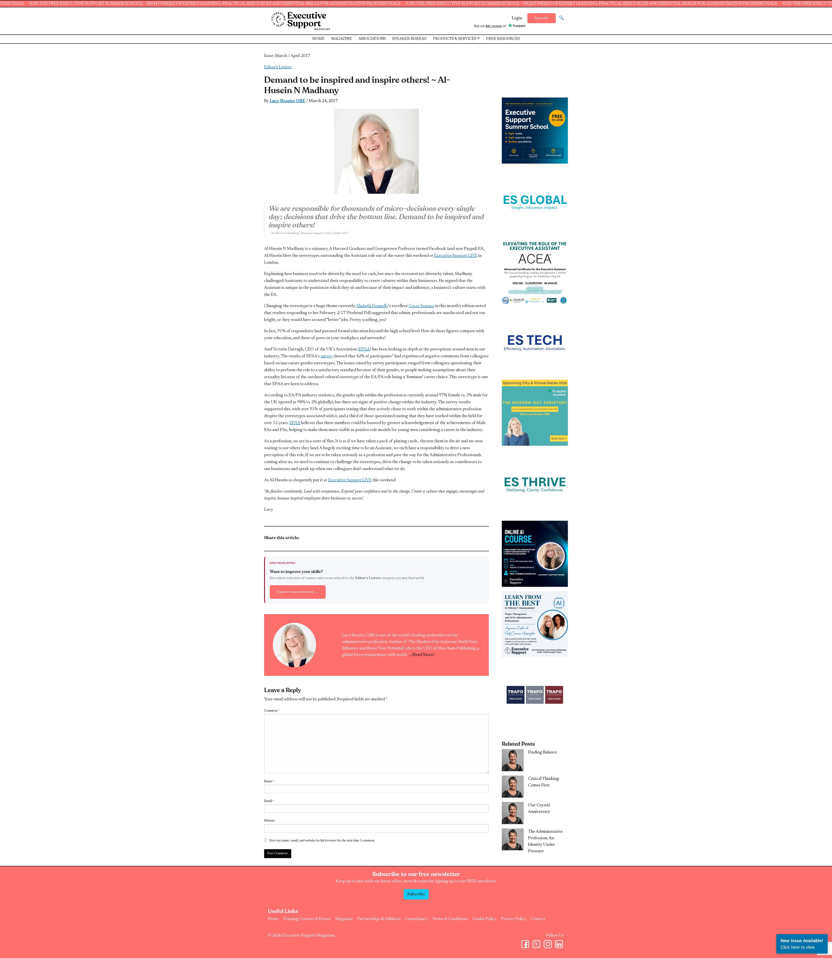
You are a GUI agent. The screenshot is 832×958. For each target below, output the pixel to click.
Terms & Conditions (450, 919)
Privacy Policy (513, 919)
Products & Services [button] (454, 39)
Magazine (341, 39)
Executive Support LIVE (455, 256)
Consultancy (416, 919)
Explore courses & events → (297, 592)
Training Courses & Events (307, 919)
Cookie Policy (484, 919)
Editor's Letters (278, 67)
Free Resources (503, 39)
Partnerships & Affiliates (379, 919)
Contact (538, 919)
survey (327, 356)
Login (517, 18)
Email (269, 801)
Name (269, 781)
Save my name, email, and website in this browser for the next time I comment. (322, 840)
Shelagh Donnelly (372, 306)
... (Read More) (421, 655)
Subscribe (542, 18)
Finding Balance (542, 752)
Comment (272, 710)
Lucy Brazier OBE (287, 101)
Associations (372, 39)
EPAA (294, 423)
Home (318, 39)
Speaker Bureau (409, 39)
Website (269, 821)
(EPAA (364, 349)
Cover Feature (421, 306)
